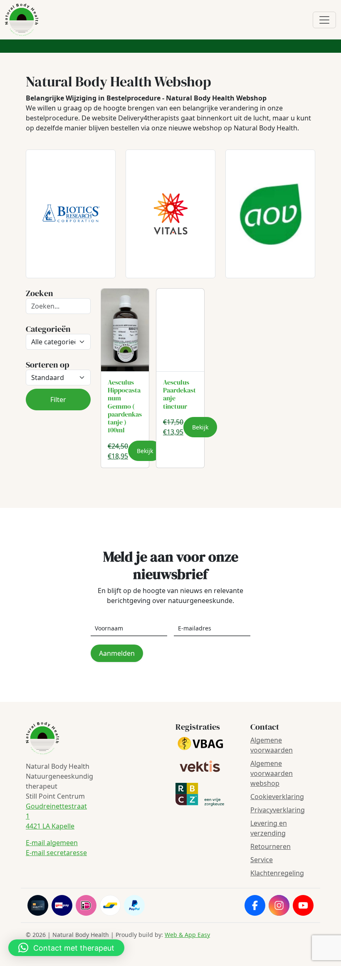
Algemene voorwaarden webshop (271, 773)
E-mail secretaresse (56, 852)
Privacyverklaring (277, 809)
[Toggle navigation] (324, 20)
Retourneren (270, 846)
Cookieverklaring (277, 796)
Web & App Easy (187, 935)
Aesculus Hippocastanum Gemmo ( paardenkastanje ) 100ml (125, 406)
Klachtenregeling (277, 873)
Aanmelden (117, 653)
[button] (66, 947)
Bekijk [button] (145, 451)
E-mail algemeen (52, 842)
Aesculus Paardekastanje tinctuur (179, 394)
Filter (58, 399)
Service (261, 859)
